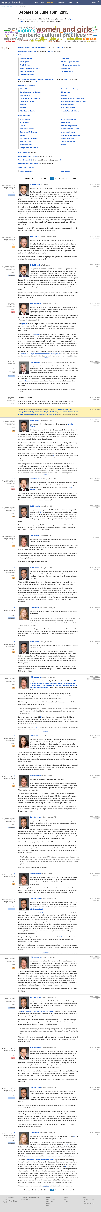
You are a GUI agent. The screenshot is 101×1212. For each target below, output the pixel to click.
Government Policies (68, 119)
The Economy (25, 119)
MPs (36, 2)
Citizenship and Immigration (71, 65)
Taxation (23, 108)
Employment (65, 122)
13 (56, 178)
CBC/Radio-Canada (27, 74)
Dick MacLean (25, 95)
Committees (60, 2)
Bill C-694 (49, 51)
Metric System (25, 65)
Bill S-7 (66, 79)
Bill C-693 (60, 47)
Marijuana (23, 104)
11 (48, 178)
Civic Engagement (67, 104)
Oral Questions (23, 152)
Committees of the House (29, 138)
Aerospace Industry (68, 132)
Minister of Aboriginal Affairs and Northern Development (40, 354)
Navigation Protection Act (27, 51)
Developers (86, 1203)
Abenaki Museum (26, 89)
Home (3, 7)
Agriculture (65, 59)
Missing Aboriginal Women (27, 156)
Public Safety (24, 122)
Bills (42, 2)
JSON (91, 1203)
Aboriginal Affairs (67, 138)
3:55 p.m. (13, 881)
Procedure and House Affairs (28, 164)
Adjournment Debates (26, 167)
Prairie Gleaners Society (69, 89)
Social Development (68, 141)
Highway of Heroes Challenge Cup (73, 98)
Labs (76, 2)
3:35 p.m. (13, 486)
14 (59, 178)
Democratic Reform (68, 108)
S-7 (60, 432)
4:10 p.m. (13, 1095)
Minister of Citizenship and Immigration (40, 1160)
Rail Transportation (26, 171)
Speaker (24, 324)
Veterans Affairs (25, 141)
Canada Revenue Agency (70, 129)
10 (45, 178)
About (69, 2)
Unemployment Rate (25, 160)
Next (75, 178)
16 (66, 178)
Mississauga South (36, 909)
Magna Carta (65, 92)
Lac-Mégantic (24, 62)
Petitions (21, 55)
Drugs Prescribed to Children (30, 68)
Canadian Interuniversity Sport (30, 92)
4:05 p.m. (13, 964)
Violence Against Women (70, 62)
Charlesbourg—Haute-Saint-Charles (73, 101)
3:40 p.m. (13, 615)
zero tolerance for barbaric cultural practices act (37, 1011)
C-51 (41, 512)
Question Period (24, 115)
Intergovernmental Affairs (29, 148)
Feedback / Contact (88, 1199)
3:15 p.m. (13, 192)
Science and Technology (28, 132)
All (70, 178)
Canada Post (65, 68)
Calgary (64, 95)
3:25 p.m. (13, 403)
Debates (50, 2)
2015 (16, 7)
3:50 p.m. (13, 743)
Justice (22, 126)
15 (63, 178)
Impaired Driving (26, 59)
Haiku (84, 1201)
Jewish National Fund (27, 101)
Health (63, 144)
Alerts (47, 1205)
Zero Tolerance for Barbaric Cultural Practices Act (35, 79)
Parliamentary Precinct (69, 126)
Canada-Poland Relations (70, 111)
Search (48, 1203)
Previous (27, 178)
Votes (66, 1201)
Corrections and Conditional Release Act (32, 47)
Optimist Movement (27, 71)
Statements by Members (26, 85)
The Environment (67, 71)
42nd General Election (27, 111)
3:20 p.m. (13, 272)
